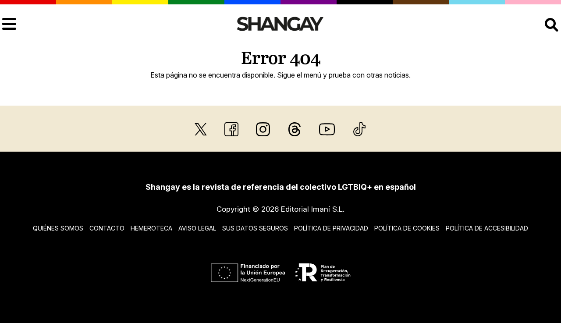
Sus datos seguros (255, 228)
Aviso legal (197, 228)
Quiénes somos (58, 228)
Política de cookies (407, 228)
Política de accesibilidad (487, 228)
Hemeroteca (151, 228)
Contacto (106, 228)
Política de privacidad (331, 228)
